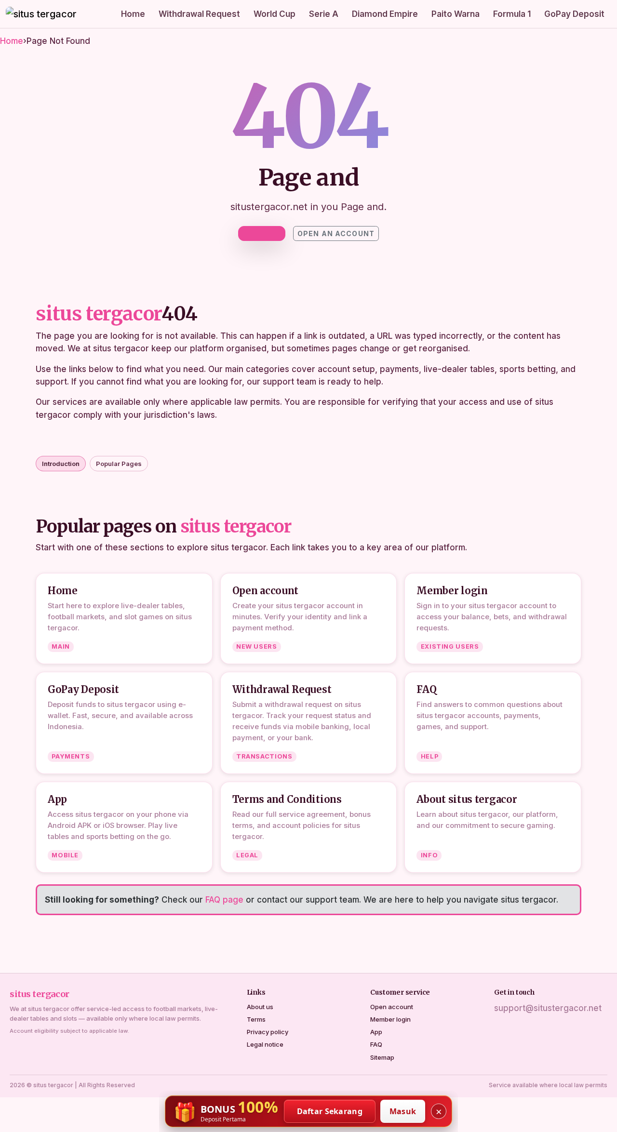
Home (133, 14)
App (376, 1032)
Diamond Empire (385, 14)
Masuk (402, 1111)
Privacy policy (267, 1032)
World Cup (274, 14)
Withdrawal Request (199, 14)
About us (260, 1007)
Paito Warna (455, 14)
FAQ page (224, 900)
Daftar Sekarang (330, 1111)
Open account (391, 1007)
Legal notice (265, 1044)
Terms (256, 1019)
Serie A (323, 14)
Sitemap (382, 1057)
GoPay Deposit (574, 14)
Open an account (336, 233)
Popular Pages (119, 463)
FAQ (376, 1044)
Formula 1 (512, 14)
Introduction (61, 463)
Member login (390, 1019)
